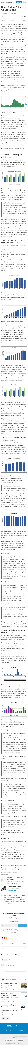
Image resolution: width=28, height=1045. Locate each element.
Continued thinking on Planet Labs (8, 1006)
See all (4, 1018)
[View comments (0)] (8, 20)
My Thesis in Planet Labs (9, 984)
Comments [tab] (5, 960)
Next (23, 949)
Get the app (20, 1040)
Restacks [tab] (11, 960)
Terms (20, 1036)
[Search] (25, 979)
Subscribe (19, 2)
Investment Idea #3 (6, 985)
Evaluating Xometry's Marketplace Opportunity (9, 994)
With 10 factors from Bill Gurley (9, 997)
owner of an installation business (13, 196)
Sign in (24, 2)
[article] (14, 987)
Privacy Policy (14, 932)
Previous (6, 949)
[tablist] (8, 959)
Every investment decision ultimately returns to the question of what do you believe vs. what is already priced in (10, 1009)
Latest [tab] (7, 979)
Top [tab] (3, 979)
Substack (8, 1043)
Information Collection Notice (17, 931)
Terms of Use (21, 929)
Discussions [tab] (13, 979)
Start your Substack (10, 1040)
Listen (24, 16)
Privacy (16, 1036)
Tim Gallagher (10, 881)
